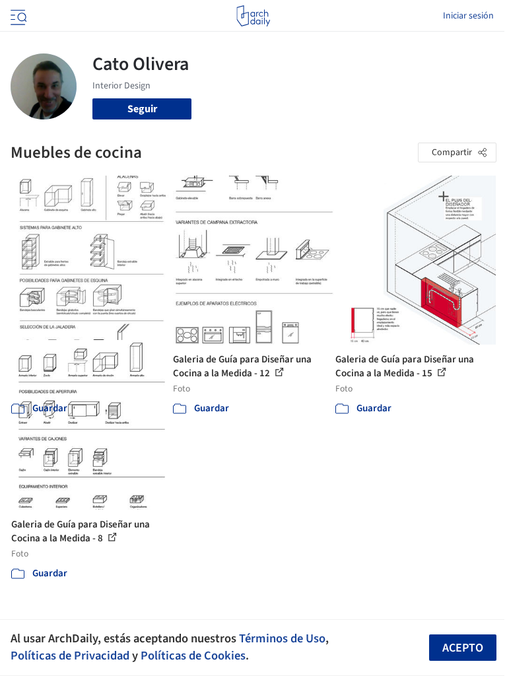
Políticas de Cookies (193, 655)
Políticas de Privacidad (70, 655)
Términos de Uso (282, 638)
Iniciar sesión (468, 15)
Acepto (462, 648)
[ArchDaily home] (253, 15)
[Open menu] (17, 16)
